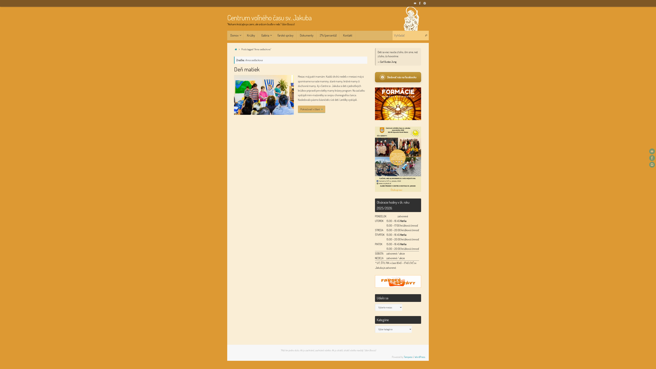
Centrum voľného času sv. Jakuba (269, 18)
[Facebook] (420, 3)
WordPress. (420, 356)
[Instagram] (424, 3)
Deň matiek (246, 69)
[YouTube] (415, 3)
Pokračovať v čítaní (310, 109)
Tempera (408, 356)
